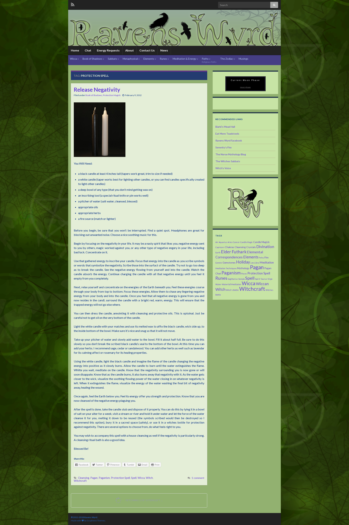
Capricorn (219, 247)
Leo (252, 262)
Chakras (229, 247)
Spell (134, 477)
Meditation (267, 262)
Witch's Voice (223, 168)
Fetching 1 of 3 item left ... (144, 500)
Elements (149, 58)
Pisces (244, 273)
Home (75, 50)
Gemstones (229, 262)
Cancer (236, 242)
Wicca (73, 58)
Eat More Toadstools (227, 133)
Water (218, 284)
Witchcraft (80, 480)
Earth (217, 252)
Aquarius (223, 242)
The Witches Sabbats (227, 161)
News (164, 50)
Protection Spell (120, 477)
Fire (266, 257)
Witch (149, 477)
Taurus (263, 279)
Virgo (270, 279)
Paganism (104, 477)
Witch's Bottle (232, 290)
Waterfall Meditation (231, 284)
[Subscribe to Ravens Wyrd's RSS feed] (72, 4)
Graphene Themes (96, 520)
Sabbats (113, 58)
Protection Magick (112, 95)
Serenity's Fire (223, 147)
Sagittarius (233, 279)
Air (216, 242)
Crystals (251, 247)
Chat (88, 50)
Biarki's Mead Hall (225, 126)
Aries (230, 242)
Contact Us (147, 50)
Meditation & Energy (185, 58)
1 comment (198, 477)
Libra (256, 262)
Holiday (243, 261)
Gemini (218, 262)
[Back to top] (340, 516)
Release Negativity (97, 89)
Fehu (261, 257)
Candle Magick (261, 241)
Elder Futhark (233, 251)
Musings (243, 58)
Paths (209, 60)
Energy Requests (108, 50)
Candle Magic (246, 242)
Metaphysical (130, 58)
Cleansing (83, 477)
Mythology (243, 268)
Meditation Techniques (226, 268)
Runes (164, 58)
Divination (265, 246)
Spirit (257, 279)
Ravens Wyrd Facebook (228, 140)
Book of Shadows (93, 58)
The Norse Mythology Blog (230, 154)
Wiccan (262, 283)
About (129, 50)
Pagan (94, 477)
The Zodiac (227, 58)
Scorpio (241, 279)
